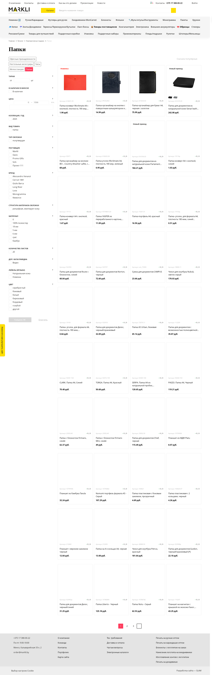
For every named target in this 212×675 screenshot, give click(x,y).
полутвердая (19, 140)
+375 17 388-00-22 (174, 3)
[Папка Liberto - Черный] (111, 581)
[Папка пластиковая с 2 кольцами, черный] (183, 470)
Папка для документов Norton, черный (110, 273)
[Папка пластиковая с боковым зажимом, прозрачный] (147, 470)
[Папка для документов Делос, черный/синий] (75, 581)
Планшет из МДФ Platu (179, 438)
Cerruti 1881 (18, 180)
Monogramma (19, 194)
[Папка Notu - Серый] (147, 581)
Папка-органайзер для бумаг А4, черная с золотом (147, 107)
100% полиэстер (20, 223)
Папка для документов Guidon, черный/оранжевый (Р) (183, 550)
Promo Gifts (18, 158)
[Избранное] (191, 10)
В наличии (18, 91)
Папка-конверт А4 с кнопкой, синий (182, 162)
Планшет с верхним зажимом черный (74, 550)
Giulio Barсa (18, 183)
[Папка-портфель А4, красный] (147, 193)
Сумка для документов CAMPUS (147, 271)
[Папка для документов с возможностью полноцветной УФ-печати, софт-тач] (183, 304)
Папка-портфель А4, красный (146, 216)
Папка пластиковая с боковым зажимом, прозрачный (146, 495)
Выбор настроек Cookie (22, 670)
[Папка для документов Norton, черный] (111, 248)
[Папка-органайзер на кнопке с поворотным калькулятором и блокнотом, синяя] (111, 82)
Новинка (17, 277)
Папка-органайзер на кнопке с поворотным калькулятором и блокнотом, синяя (110, 107)
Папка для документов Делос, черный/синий (74, 606)
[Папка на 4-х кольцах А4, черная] (111, 525)
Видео (16, 262)
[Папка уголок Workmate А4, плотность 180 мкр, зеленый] (111, 137)
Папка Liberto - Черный (107, 604)
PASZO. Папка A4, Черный (180, 382)
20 (14, 252)
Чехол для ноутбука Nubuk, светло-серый (181, 273)
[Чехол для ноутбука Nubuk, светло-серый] (183, 248)
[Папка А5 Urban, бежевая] (147, 304)
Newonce (17, 197)
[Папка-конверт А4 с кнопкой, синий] (183, 137)
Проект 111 (18, 165)
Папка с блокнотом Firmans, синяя (73, 439)
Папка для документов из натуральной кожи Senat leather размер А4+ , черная (183, 107)
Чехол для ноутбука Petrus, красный (145, 550)
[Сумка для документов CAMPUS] (147, 248)
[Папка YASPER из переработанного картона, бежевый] (111, 193)
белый (16, 295)
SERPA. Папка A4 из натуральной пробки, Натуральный (142, 384)
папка (15, 129)
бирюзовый (18, 298)
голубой (16, 305)
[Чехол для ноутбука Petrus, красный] (147, 525)
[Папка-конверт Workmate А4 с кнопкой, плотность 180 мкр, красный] (75, 82)
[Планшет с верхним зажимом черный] (75, 525)
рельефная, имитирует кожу (26, 208)
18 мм (15, 226)
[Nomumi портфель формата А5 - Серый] (111, 470)
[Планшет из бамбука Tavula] (75, 470)
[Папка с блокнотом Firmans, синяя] (75, 415)
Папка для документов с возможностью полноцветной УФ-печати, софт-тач (182, 329)
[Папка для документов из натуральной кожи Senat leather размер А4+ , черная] (183, 82)
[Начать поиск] (173, 10)
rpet (15, 237)
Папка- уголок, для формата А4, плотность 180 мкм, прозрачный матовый (74, 329)
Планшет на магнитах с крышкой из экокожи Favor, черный (181, 606)
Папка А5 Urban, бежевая (144, 327)
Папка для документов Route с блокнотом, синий (74, 273)
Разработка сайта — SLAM (189, 670)
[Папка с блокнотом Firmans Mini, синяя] (111, 415)
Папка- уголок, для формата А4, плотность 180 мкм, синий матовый (183, 218)
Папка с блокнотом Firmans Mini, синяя (109, 439)
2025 (15, 119)
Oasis (15, 155)
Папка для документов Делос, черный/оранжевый (110, 328)
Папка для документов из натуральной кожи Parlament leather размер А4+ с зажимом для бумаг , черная (146, 163)
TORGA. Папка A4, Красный (108, 382)
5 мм (15, 230)
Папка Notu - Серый (141, 604)
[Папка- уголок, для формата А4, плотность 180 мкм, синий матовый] (183, 193)
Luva (15, 190)
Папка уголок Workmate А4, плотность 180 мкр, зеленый (109, 162)
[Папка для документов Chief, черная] (147, 415)
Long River (17, 187)
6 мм (15, 233)
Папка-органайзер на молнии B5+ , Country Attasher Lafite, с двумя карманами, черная (74, 162)
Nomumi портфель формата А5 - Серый (111, 495)
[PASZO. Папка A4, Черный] (183, 359)
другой (16, 309)
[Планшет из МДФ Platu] (183, 415)
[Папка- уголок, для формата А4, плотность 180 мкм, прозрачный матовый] (75, 304)
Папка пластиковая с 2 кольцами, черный (179, 495)
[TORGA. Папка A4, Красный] (111, 359)
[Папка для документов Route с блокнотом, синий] (75, 248)
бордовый (17, 302)
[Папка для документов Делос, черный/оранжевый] (111, 304)
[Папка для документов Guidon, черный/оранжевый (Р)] (183, 525)
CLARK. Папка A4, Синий (71, 382)
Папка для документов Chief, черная (145, 439)
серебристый (19, 287)
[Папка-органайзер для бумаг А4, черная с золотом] (147, 82)
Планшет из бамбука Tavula (73, 493)
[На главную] (19, 10)
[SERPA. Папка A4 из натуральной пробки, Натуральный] (147, 359)
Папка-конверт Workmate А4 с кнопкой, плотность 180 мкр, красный (74, 107)
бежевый (17, 291)
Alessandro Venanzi (22, 176)
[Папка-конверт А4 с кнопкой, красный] (75, 193)
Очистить (43, 319)
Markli (15, 151)
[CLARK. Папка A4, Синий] (75, 359)
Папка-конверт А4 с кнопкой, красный (73, 218)
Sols (14, 162)
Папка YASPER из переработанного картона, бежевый (109, 218)
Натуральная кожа (21, 273)
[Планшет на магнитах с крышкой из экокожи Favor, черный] (183, 581)
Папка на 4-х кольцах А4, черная (111, 548)
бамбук (16, 240)
